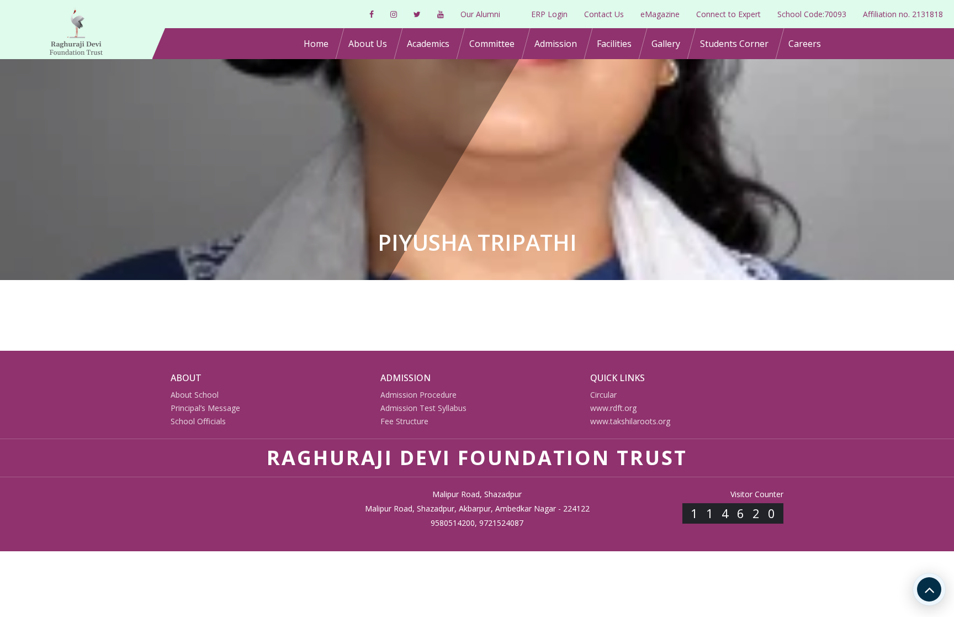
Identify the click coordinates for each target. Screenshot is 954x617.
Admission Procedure (418, 394)
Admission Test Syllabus (423, 408)
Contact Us (604, 14)
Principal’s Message (205, 408)
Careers (804, 44)
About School (195, 394)
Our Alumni (480, 14)
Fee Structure (404, 421)
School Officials (198, 421)
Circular (603, 394)
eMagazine (660, 14)
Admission (555, 44)
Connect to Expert (728, 14)
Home (316, 44)
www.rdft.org (613, 408)
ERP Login (549, 14)
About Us (367, 44)
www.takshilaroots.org (630, 421)
